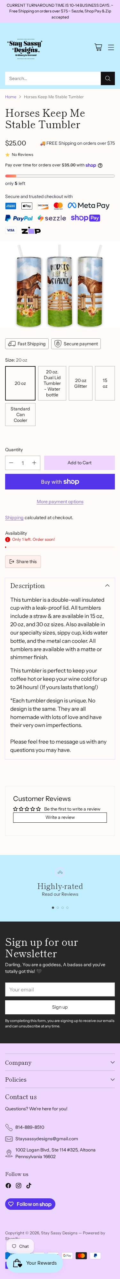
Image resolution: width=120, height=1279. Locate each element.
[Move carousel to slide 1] (53, 908)
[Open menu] (110, 47)
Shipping (14, 517)
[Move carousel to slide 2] (58, 908)
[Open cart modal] (98, 47)
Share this (26, 561)
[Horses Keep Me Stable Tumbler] (60, 284)
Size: (16, 360)
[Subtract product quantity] (11, 463)
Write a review (60, 817)
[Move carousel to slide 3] (62, 908)
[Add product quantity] (34, 463)
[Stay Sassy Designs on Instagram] (18, 1186)
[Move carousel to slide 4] (67, 908)
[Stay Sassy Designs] (26, 47)
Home (10, 96)
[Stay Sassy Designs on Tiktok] (29, 1186)
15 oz (105, 383)
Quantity (14, 449)
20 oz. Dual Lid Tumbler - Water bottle (52, 383)
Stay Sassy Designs (59, 1233)
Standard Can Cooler (20, 414)
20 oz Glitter (80, 383)
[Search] (108, 78)
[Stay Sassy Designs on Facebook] (8, 1186)
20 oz (20, 383)
